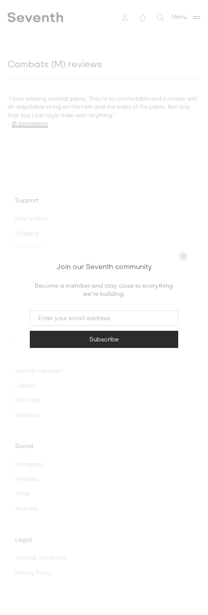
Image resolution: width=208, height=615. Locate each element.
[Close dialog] (183, 256)
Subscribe (104, 339)
